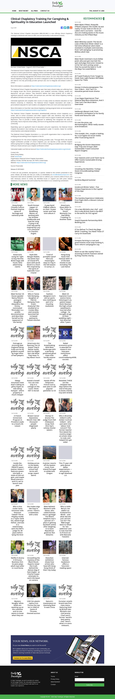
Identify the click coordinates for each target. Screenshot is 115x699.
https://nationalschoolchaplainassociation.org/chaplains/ (29, 110)
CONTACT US (44, 11)
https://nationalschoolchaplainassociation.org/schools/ (53, 149)
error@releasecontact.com (60, 175)
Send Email (18, 156)
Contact (53, 684)
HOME (14, 11)
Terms (53, 676)
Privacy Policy (55, 679)
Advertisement (55, 682)
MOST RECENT (23, 11)
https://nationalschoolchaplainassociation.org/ (46, 86)
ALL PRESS (34, 11)
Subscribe (89, 685)
